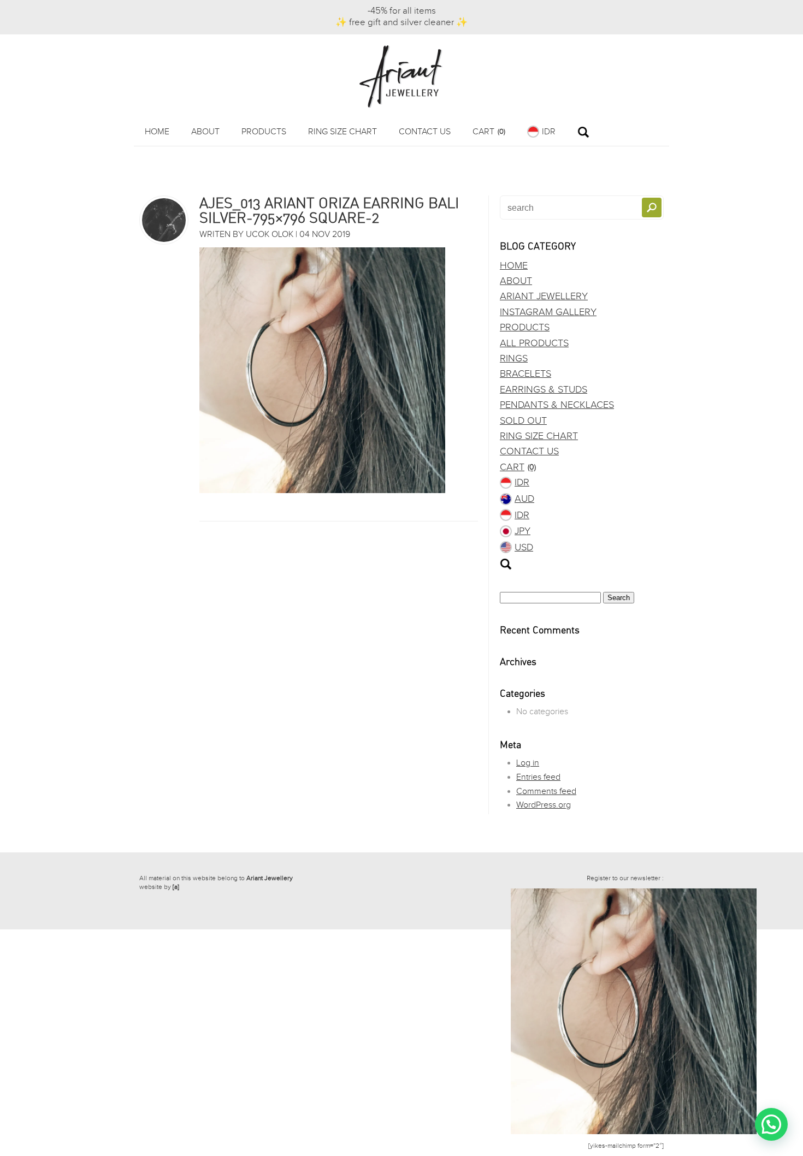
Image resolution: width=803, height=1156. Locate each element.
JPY (522, 531)
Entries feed (538, 777)
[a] (176, 887)
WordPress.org (543, 805)
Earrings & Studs (543, 389)
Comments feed (546, 791)
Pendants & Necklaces (557, 405)
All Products (534, 343)
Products (263, 132)
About (205, 132)
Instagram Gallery (548, 312)
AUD (524, 499)
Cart (489, 132)
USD (524, 547)
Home (157, 132)
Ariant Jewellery (544, 296)
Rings (514, 358)
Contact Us (425, 132)
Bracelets (525, 374)
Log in (527, 763)
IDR (549, 132)
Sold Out (523, 420)
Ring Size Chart (342, 132)
